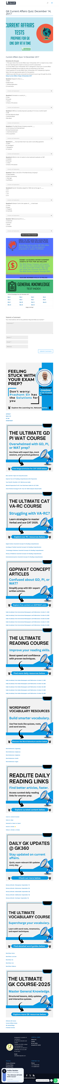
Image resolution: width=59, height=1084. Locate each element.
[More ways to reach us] (51, 1080)
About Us (33, 1039)
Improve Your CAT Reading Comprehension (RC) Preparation (21, 479)
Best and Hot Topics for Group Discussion (16, 475)
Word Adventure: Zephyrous (13, 752)
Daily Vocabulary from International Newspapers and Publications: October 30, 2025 (27, 615)
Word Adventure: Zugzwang (13, 748)
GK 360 (7, 418)
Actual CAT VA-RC (36, 1045)
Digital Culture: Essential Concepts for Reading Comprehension (22, 544)
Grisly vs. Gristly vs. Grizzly (13, 830)
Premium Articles (10, 1027)
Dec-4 (44, 297)
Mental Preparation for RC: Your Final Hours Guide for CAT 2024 (22, 485)
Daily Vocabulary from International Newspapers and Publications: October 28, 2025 (27, 618)
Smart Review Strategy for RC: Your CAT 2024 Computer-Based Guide (24, 488)
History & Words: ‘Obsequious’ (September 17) (18, 885)
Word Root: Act (10, 963)
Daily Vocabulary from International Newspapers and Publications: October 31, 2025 (27, 612)
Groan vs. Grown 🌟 (11, 826)
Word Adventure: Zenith (12, 758)
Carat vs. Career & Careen (12, 816)
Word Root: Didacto (11, 966)
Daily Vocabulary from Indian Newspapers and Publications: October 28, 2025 (26, 687)
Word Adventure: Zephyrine (13, 755)
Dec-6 (20, 299)
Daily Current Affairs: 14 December (29, 234)
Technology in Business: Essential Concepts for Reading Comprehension (24, 550)
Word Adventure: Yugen (12, 761)
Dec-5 (9, 299)
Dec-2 (20, 297)
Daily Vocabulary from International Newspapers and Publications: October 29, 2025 (27, 625)
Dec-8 (44, 299)
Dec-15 (33, 304)
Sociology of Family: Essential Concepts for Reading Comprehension (23, 547)
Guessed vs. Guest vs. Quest (13, 823)
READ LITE (8, 416)
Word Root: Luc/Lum (11, 956)
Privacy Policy (9, 1065)
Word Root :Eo (9, 959)
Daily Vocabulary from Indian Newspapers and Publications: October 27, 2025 (26, 690)
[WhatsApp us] (55, 1080)
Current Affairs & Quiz (11, 1023)
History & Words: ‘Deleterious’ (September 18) (18, 888)
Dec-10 (21, 302)
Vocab (33, 1041)
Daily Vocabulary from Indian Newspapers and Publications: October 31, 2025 (26, 680)
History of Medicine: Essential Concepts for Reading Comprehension (23, 553)
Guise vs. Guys (9, 820)
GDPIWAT (8, 414)
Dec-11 (33, 302)
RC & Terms (34, 1043)
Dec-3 (32, 297)
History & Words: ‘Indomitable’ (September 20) (18, 891)
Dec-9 (9, 302)
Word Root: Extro (10, 953)
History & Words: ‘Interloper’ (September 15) (17, 898)
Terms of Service (10, 1063)
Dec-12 (44, 302)
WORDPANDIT (9, 420)
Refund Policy (9, 1067)
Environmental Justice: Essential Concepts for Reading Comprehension (24, 557)
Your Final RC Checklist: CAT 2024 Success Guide (18, 482)
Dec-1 (9, 297)
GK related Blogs (10, 1025)
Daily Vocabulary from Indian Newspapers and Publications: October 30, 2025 (26, 683)
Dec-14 (21, 304)
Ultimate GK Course (11, 1021)
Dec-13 (9, 304)
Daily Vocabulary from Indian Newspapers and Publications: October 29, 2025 (26, 693)
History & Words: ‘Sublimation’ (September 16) (18, 895)
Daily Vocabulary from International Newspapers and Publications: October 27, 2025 (27, 622)
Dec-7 (32, 299)
